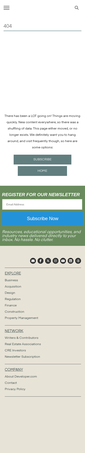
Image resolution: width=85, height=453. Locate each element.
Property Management (21, 318)
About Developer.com (21, 376)
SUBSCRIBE (42, 159)
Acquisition (13, 286)
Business (11, 280)
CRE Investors (15, 350)
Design (10, 293)
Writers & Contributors (21, 338)
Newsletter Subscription (22, 356)
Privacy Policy (15, 389)
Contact (11, 383)
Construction (14, 311)
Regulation (13, 299)
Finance (11, 305)
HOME (42, 171)
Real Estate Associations (23, 344)
